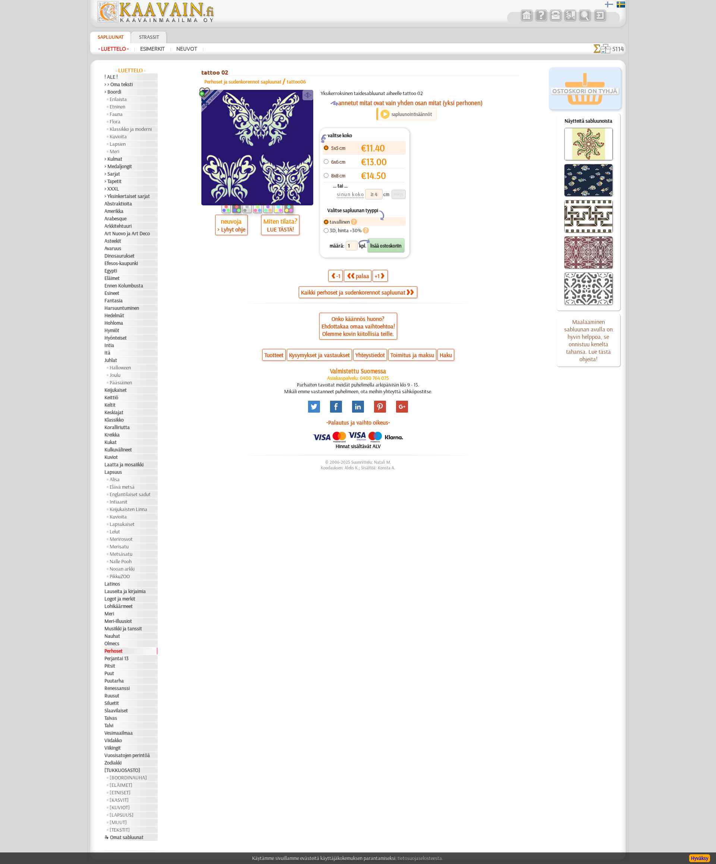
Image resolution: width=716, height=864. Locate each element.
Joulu (115, 375)
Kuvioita (118, 136)
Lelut (115, 531)
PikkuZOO (120, 576)
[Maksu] (570, 20)
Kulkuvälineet (118, 449)
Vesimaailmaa (118, 732)
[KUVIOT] (120, 807)
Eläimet (112, 278)
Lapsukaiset (122, 524)
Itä (107, 352)
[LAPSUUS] (122, 814)
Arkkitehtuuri (118, 226)
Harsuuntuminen (121, 308)
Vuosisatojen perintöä (127, 755)
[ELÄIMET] (121, 785)
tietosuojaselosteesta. (420, 858)
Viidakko (113, 740)
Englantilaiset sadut (130, 494)
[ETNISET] (120, 792)
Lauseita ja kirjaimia (125, 591)
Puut (109, 673)
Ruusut (111, 695)
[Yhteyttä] (555, 20)
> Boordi (112, 91)
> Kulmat (113, 158)
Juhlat (110, 360)
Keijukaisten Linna (128, 509)
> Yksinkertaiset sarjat (127, 196)
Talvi (108, 725)
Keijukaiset (115, 390)
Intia (109, 345)
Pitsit (109, 665)
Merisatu (119, 546)
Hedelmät (114, 315)
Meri (114, 151)
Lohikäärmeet (118, 606)
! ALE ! (111, 76)
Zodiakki (113, 762)
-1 (338, 276)
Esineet (111, 293)
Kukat (110, 442)
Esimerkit (152, 49)
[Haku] (584, 20)
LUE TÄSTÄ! (280, 229)
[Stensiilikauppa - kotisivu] (155, 20)
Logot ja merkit (119, 598)
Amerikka (113, 211)
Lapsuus (113, 472)
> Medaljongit (118, 166)
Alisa (115, 479)
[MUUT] (118, 822)
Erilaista (118, 99)
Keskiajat (113, 412)
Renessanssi (117, 688)
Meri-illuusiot (118, 621)
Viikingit (112, 747)
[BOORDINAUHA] (128, 777)
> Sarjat (112, 173)
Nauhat (112, 636)
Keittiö (111, 397)
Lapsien (118, 144)
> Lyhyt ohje (231, 229)
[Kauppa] (526, 20)
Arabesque (115, 218)
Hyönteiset (115, 337)
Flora (115, 121)
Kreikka (112, 434)
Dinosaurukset (119, 255)
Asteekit (112, 240)
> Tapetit (113, 181)
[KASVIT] (119, 800)
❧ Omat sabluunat (124, 837)
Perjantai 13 (116, 658)
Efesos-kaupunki (121, 263)
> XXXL (111, 188)
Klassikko (114, 419)
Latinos (112, 583)
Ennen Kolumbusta (123, 285)
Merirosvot (121, 539)
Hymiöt (111, 330)
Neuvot (186, 49)
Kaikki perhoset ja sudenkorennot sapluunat (353, 292)
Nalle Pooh (121, 561)
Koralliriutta (117, 427)
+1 (377, 276)
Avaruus (112, 248)
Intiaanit (119, 501)
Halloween (120, 367)
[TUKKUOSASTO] (122, 770)
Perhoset (113, 650)
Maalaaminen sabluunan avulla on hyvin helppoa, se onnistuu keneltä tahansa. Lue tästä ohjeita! (588, 340)
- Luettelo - (113, 49)
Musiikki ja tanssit (123, 628)
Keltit (110, 404)
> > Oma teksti (118, 84)
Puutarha (114, 680)
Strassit (149, 37)
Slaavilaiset (116, 710)
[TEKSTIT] (120, 829)
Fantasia (113, 300)
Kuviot (111, 457)
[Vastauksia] (541, 20)
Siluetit (111, 703)
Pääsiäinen (121, 382)
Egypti (110, 270)
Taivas (110, 718)
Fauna (116, 114)
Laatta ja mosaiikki (124, 464)
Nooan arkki (122, 568)
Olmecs (111, 643)
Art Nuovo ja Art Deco (127, 233)
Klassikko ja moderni (131, 129)
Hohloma (113, 322)
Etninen (117, 106)
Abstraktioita (118, 203)
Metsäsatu (121, 554)
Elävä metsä (122, 486)
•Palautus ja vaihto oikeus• (358, 422)
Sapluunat (110, 37)
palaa (362, 276)
